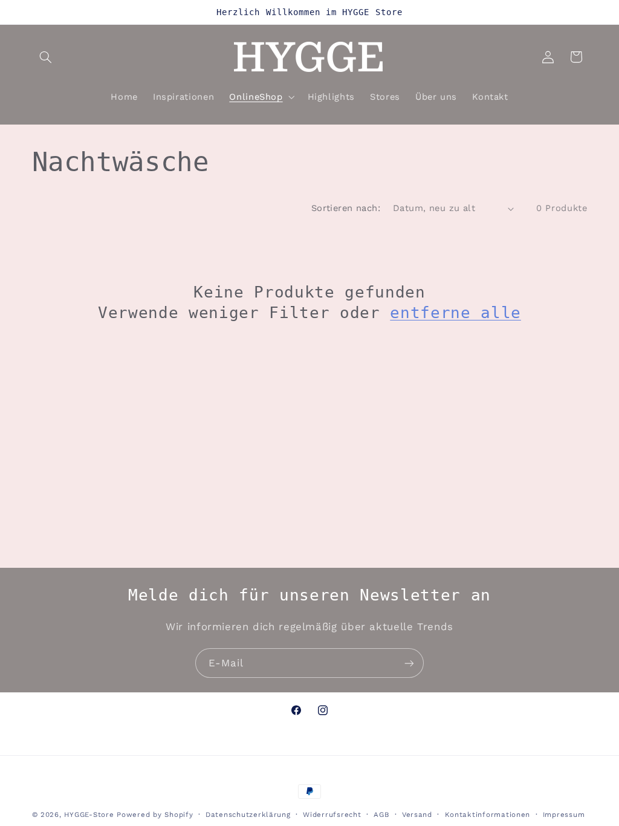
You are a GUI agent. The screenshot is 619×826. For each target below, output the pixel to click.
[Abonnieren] (409, 663)
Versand (417, 814)
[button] (46, 57)
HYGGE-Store (89, 814)
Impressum (564, 814)
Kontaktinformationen (488, 814)
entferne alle (455, 312)
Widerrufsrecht (332, 814)
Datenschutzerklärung (248, 814)
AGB (381, 814)
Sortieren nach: (345, 208)
